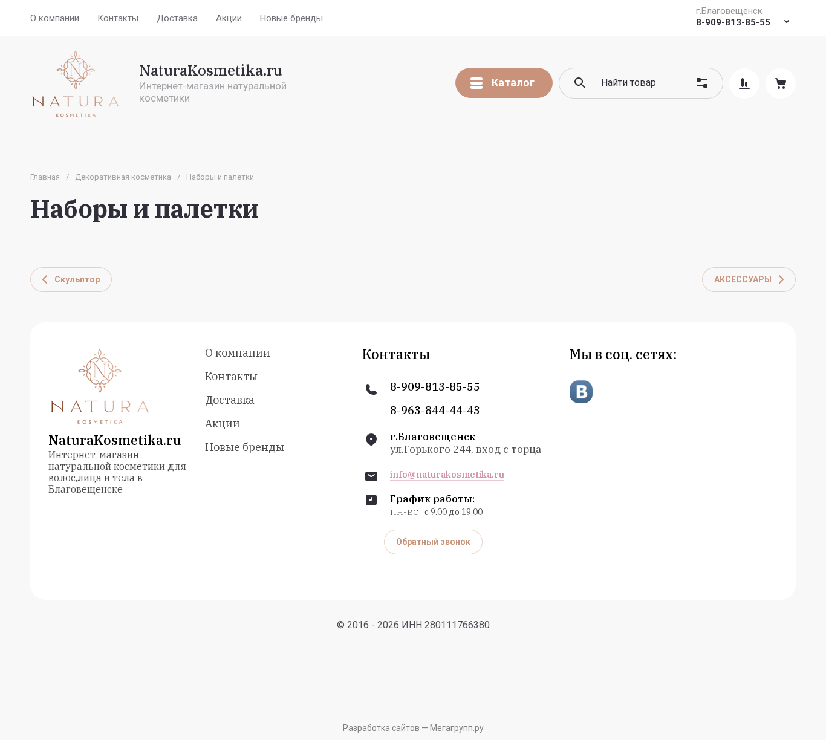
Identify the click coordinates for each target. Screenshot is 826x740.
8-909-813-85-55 (733, 22)
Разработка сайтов (381, 728)
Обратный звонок (433, 542)
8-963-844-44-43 (435, 410)
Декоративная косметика (123, 176)
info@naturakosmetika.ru (447, 474)
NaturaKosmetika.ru (210, 70)
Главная (45, 176)
